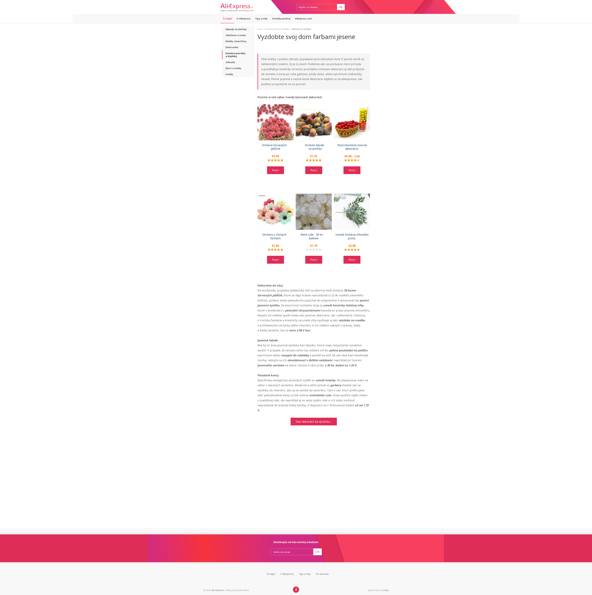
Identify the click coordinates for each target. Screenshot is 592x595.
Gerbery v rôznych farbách (275, 236)
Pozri (275, 170)
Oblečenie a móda (236, 35)
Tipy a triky (261, 18)
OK (317, 552)
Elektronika (232, 47)
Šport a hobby (233, 68)
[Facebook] (296, 590)
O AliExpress (244, 18)
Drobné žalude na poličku (313, 146)
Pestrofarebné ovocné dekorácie (352, 146)
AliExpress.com (303, 18)
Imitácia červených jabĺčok (275, 146)
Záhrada (230, 62)
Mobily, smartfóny (236, 41)
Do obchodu (322, 573)
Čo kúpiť (227, 18)
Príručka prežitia (281, 18)
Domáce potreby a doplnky (235, 55)
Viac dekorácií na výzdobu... (314, 421)
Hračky (229, 74)
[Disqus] (313, 488)
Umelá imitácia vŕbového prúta (352, 236)
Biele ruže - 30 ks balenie (314, 236)
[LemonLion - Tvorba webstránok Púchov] (383, 590)
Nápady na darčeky (236, 29)
